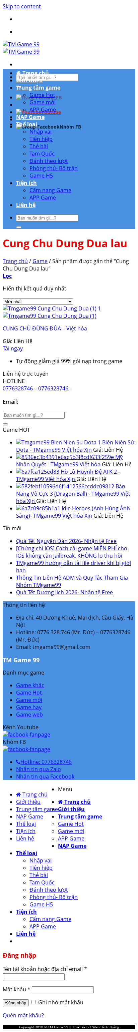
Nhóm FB (70, 127)
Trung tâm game (38, 87)
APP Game (42, 109)
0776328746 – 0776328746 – (37, 388)
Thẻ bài (38, 146)
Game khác (30, 685)
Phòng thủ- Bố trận (53, 168)
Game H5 (41, 175)
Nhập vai (40, 131)
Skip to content (22, 6)
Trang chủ (35, 73)
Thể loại (26, 124)
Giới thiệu (29, 80)
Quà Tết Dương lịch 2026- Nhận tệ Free (64, 592)
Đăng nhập (15, 1002)
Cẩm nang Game (50, 190)
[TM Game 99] (21, 48)
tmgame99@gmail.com (50, 401)
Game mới (42, 102)
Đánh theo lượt (48, 161)
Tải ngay (13, 348)
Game (40, 261)
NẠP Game (30, 117)
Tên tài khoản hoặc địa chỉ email (45, 969)
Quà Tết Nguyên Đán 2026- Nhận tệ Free (66, 541)
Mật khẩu (16, 989)
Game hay (29, 707)
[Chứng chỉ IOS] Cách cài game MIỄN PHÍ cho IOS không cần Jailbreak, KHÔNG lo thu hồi (71, 552)
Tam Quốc (42, 153)
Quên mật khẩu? (23, 1015)
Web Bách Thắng (105, 1027)
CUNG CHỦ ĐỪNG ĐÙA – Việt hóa (45, 328)
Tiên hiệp (41, 139)
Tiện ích (26, 183)
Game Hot (42, 95)
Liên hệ (26, 205)
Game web (29, 714)
